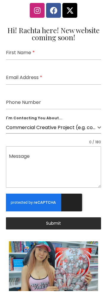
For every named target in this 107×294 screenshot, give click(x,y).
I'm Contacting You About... (34, 118)
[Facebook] (53, 10)
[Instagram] (37, 10)
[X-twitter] (69, 10)
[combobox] (53, 128)
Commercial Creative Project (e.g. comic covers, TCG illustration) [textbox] (51, 127)
